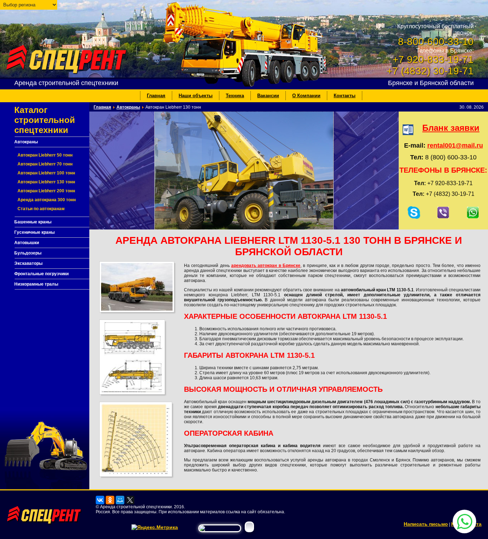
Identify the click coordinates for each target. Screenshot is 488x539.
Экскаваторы (28, 263)
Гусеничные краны (34, 232)
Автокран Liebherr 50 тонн (45, 155)
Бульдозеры (27, 253)
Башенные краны (32, 221)
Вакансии (268, 95)
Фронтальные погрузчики (41, 273)
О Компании (306, 95)
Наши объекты (196, 95)
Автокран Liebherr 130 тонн (46, 181)
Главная (156, 95)
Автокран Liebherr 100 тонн (46, 172)
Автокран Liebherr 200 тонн (46, 190)
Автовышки (26, 242)
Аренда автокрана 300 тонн (47, 199)
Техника (235, 95)
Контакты (344, 95)
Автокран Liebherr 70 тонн (45, 164)
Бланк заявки (450, 128)
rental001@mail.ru (455, 145)
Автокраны (26, 141)
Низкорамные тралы (36, 284)
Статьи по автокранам (41, 208)
